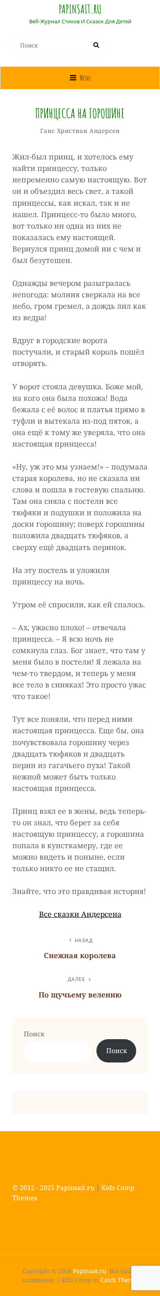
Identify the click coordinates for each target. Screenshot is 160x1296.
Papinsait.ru (80, 9)
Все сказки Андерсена (80, 914)
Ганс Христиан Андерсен (80, 131)
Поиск (34, 1033)
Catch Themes (120, 1280)
